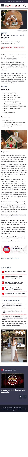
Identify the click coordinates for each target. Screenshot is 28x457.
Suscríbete (19, 1)
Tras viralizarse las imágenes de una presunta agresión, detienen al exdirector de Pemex (14, 318)
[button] (25, 397)
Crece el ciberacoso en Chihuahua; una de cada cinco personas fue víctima (14, 324)
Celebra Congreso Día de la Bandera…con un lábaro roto (13, 288)
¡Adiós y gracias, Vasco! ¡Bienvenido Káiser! (12, 311)
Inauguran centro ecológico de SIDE (15, 271)
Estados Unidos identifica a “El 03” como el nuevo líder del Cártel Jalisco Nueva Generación (14, 305)
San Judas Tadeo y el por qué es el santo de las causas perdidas (15, 283)
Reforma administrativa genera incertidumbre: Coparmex (13, 277)
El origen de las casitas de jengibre (15, 293)
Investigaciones (9, 370)
